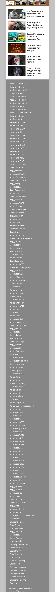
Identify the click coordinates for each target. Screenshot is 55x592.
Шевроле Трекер (17, 228)
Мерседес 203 (16, 415)
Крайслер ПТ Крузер (19, 100)
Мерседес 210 (16, 534)
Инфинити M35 (17, 158)
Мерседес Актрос (18, 476)
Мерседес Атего (17, 235)
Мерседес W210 (17, 203)
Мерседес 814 (16, 451)
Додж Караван (16, 528)
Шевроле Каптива (18, 502)
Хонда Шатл (15, 296)
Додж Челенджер (17, 560)
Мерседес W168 (17, 441)
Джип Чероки (16, 518)
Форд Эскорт (15, 183)
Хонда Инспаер (17, 364)
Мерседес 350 (16, 332)
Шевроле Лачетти (18, 580)
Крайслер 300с (16, 93)
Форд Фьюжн (16, 489)
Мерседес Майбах (18, 174)
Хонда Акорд (15, 512)
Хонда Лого (15, 315)
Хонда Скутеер (16, 283)
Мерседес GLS (16, 319)
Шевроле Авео (16, 547)
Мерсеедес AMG (17, 483)
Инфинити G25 (16, 132)
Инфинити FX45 (17, 161)
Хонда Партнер (17, 402)
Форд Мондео (16, 486)
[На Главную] (10, 3)
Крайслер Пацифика (19, 96)
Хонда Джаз (15, 309)
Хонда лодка (15, 409)
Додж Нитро (15, 557)
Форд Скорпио (16, 261)
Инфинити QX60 (17, 145)
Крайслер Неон (17, 116)
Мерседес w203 (17, 264)
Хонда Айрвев (16, 277)
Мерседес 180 (16, 473)
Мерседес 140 (16, 254)
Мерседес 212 (16, 312)
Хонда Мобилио (17, 396)
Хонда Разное (16, 538)
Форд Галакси (16, 344)
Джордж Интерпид (18, 570)
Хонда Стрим (16, 257)
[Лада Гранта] (24, 2)
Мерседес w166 (17, 444)
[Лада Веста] (18, 2)
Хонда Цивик (15, 496)
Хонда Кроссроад (17, 383)
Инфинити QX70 (17, 129)
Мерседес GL (16, 493)
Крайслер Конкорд (18, 109)
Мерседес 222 (16, 399)
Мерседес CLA (16, 454)
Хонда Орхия (16, 370)
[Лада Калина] (37, 2)
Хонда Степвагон (17, 177)
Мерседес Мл (16, 480)
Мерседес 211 (16, 515)
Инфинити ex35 (17, 148)
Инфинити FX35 (17, 225)
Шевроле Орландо (18, 325)
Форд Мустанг (16, 328)
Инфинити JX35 (17, 154)
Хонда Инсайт (16, 248)
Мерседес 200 (27, 238)
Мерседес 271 (16, 457)
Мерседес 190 (16, 245)
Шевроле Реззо (17, 212)
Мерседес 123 (16, 419)
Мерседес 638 (16, 219)
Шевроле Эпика (17, 167)
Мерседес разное (18, 428)
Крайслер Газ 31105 (19, 90)
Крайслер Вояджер (18, 209)
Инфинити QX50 (17, 138)
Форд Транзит (16, 216)
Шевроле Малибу (18, 180)
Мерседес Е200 (17, 509)
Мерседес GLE (16, 286)
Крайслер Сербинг (18, 103)
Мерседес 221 (16, 348)
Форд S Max (15, 232)
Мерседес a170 (17, 467)
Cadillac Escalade (17, 576)
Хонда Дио (14, 238)
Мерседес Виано (17, 367)
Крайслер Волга (17, 87)
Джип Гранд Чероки (19, 544)
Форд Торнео (16, 251)
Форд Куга (14, 505)
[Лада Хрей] (43, 2)
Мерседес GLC (16, 438)
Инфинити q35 (16, 151)
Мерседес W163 (17, 435)
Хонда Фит (14, 267)
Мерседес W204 (17, 299)
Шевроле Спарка (17, 341)
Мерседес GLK (16, 274)
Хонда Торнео (16, 206)
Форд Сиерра (16, 241)
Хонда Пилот (15, 222)
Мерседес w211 (17, 306)
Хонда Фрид (15, 335)
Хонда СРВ (29, 515)
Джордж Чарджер (18, 567)
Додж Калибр (16, 541)
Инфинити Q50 (17, 141)
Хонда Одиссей (17, 351)
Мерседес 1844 (17, 470)
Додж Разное (15, 525)
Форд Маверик (16, 170)
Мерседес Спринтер (19, 361)
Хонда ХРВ (26, 267)
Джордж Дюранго (18, 573)
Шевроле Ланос (17, 522)
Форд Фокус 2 (16, 338)
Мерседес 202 (16, 393)
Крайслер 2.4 (16, 119)
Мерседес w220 (17, 422)
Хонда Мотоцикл (17, 290)
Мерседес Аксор (17, 425)
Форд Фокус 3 (16, 531)
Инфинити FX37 (17, 125)
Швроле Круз (16, 499)
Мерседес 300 (16, 412)
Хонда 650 (14, 406)
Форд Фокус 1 (16, 199)
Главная (13, 583)
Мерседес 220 (16, 187)
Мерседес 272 (16, 447)
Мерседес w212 (17, 357)
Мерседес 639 (16, 380)
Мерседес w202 (17, 373)
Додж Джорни (16, 554)
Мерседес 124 (16, 354)
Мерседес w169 (17, 464)
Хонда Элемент (17, 303)
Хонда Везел (15, 193)
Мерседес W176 (17, 460)
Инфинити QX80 (17, 135)
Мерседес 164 (16, 293)
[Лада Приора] (31, 2)
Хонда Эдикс (15, 390)
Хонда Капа (15, 377)
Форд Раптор (16, 270)
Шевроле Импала (18, 196)
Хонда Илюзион (17, 322)
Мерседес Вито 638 (19, 280)
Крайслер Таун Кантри (20, 112)
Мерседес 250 (27, 406)
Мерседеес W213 (17, 431)
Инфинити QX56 (17, 122)
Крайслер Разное (18, 83)
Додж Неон (15, 563)
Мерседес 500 (16, 386)
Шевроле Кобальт (18, 164)
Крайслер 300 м (17, 106)
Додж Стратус (16, 551)
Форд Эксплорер (17, 190)
